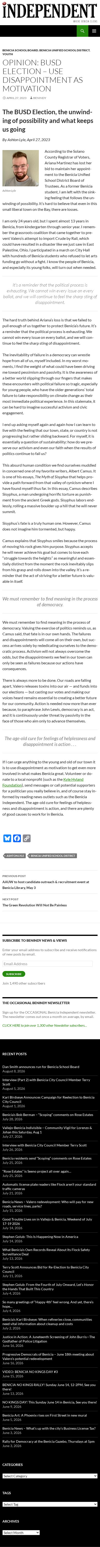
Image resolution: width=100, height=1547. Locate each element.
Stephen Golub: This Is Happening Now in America (40, 1237)
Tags (6, 1493)
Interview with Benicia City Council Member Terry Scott (44, 1145)
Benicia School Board (20, 50)
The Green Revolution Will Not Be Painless (34, 902)
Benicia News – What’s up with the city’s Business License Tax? (49, 1428)
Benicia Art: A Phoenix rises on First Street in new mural (44, 1415)
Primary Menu (94, 31)
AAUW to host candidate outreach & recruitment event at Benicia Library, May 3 (45, 882)
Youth (7, 54)
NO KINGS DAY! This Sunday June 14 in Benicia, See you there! (49, 1402)
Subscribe (14, 974)
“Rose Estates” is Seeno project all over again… (36, 1171)
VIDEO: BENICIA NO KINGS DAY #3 (30, 1372)
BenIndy (39, 98)
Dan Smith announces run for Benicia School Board (40, 1067)
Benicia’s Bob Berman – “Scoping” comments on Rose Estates (47, 1115)
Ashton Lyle (15, 855)
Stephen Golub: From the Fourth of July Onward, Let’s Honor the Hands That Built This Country (48, 1286)
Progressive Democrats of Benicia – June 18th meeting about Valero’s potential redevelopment (48, 1356)
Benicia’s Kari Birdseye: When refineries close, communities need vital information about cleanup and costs (47, 1321)
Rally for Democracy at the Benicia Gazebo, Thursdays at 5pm (48, 1441)
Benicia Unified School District (64, 50)
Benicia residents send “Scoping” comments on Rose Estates (47, 1158)
